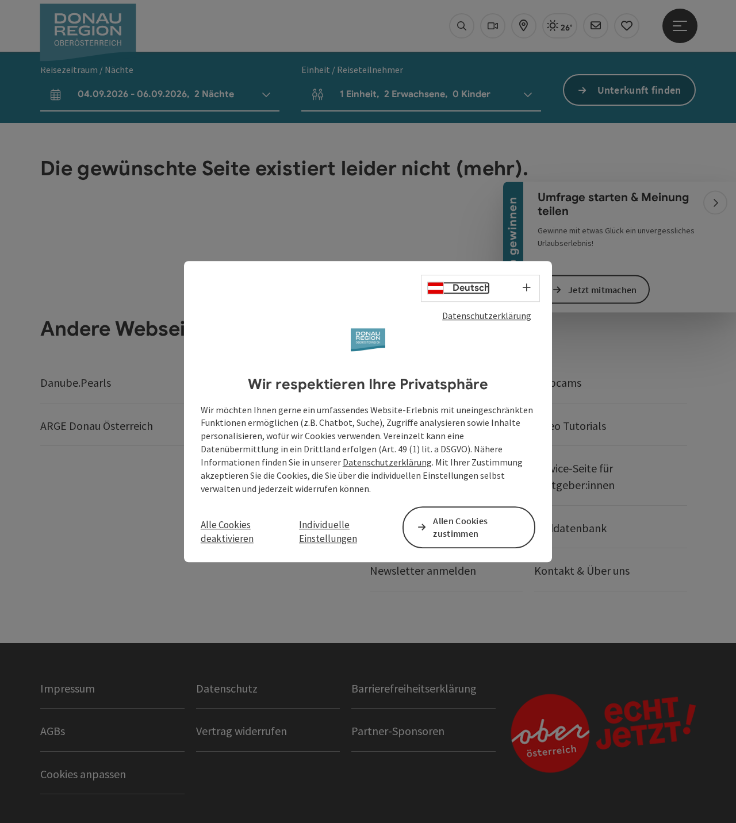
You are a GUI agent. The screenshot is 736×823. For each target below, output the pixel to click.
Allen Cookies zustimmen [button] (460, 527)
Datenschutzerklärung (486, 315)
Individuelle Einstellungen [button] (328, 531)
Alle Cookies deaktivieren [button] (227, 531)
